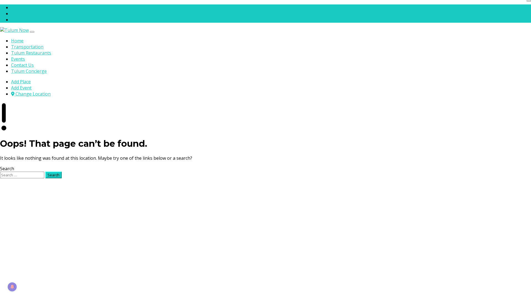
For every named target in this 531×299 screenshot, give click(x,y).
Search (7, 169)
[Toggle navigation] (32, 32)
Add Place (21, 7)
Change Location (32, 20)
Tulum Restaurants (31, 53)
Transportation (27, 47)
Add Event (21, 14)
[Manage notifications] (12, 286)
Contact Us (22, 65)
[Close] (529, 1)
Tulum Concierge (29, 71)
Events (18, 59)
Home (17, 41)
